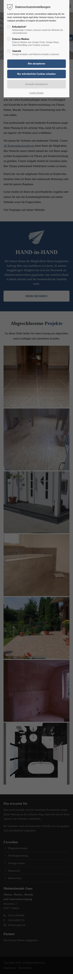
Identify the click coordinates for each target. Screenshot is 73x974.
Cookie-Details (36, 93)
